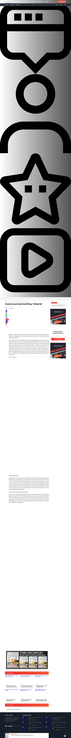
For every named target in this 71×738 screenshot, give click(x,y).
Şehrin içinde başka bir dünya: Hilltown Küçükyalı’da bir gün (41, 700)
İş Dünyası (34, 1)
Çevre (20, 1)
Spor (24, 1)
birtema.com (13, 717)
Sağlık (29, 1)
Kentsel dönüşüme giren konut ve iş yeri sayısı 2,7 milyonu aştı (27, 686)
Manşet (61, 4)
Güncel (7, 684)
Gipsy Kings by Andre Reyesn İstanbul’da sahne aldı (26, 700)
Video (65, 4)
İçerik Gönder (62, 1)
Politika (6, 4)
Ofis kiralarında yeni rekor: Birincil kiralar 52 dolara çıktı (11, 686)
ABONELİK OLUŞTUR (58, 339)
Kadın (57, 4)
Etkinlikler (47, 1)
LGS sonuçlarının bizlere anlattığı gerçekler (10, 700)
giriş (15, 709)
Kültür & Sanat (40, 1)
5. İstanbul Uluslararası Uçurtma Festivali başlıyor (35, 718)
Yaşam (15, 1)
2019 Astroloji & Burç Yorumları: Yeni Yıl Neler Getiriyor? (58, 718)
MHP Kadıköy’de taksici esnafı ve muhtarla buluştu (41, 686)
